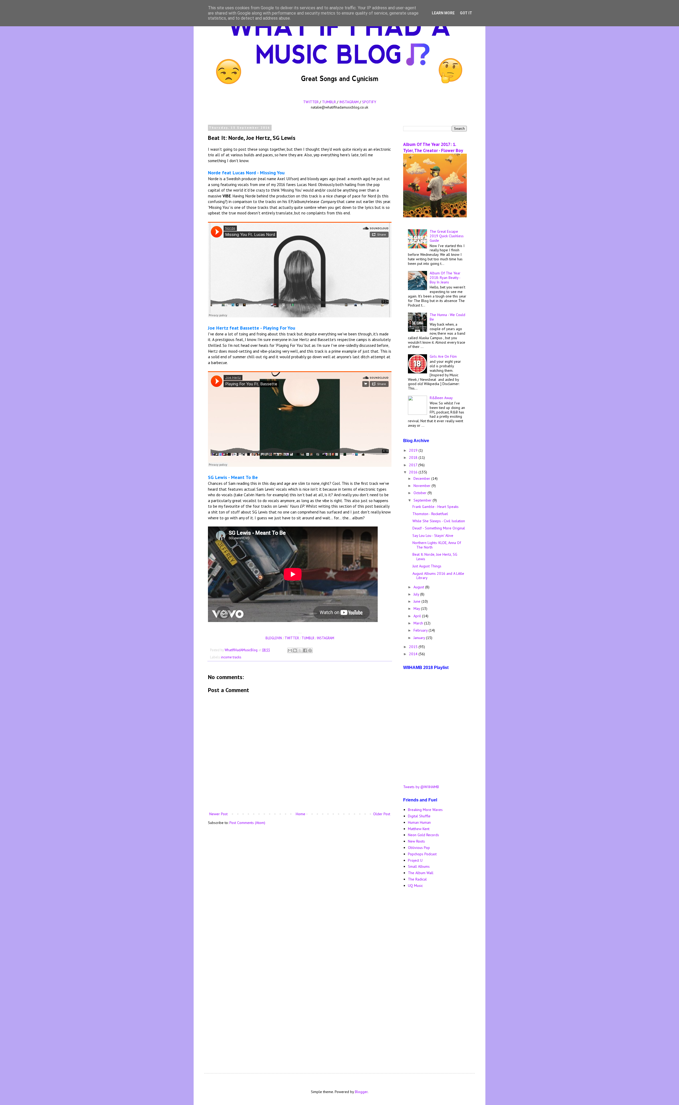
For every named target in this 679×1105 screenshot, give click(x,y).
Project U (415, 860)
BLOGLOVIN (273, 638)
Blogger (361, 1091)
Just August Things (426, 566)
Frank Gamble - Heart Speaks (435, 506)
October (421, 492)
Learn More (443, 13)
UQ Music (415, 885)
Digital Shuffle (419, 816)
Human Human (419, 822)
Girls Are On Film (443, 356)
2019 (414, 450)
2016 (414, 472)
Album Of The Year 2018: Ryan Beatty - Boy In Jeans (445, 277)
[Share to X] (300, 650)
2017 (413, 465)
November (423, 485)
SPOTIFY (369, 102)
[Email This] (290, 650)
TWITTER (311, 102)
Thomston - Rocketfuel (430, 513)
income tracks (231, 657)
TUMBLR (329, 102)
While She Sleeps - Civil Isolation (438, 521)
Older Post (381, 814)
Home (300, 814)
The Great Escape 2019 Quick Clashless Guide (447, 236)
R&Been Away (441, 397)
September (423, 500)
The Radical (417, 879)
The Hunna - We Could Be (447, 317)
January (420, 637)
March (419, 623)
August (419, 587)
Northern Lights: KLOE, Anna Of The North (436, 545)
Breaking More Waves (425, 809)
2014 (414, 653)
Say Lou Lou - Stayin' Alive (432, 535)
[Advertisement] (435, 976)
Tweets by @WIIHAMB (421, 786)
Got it (466, 13)
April (418, 616)
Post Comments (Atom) (247, 822)
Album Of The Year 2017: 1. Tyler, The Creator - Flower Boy (433, 147)
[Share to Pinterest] (310, 650)
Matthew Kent (418, 828)
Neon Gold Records (423, 834)
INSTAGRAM (349, 102)
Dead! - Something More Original (438, 528)
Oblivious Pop (419, 847)
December (422, 478)
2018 (414, 457)
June (417, 601)
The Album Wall (420, 872)
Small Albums (419, 866)
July (417, 594)
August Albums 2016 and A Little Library (438, 575)
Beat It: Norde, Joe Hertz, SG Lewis (434, 556)
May (417, 608)
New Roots (416, 841)
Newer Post (218, 814)
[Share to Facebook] (305, 650)
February (421, 630)
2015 (414, 646)
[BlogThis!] (295, 650)
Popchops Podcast (422, 854)
